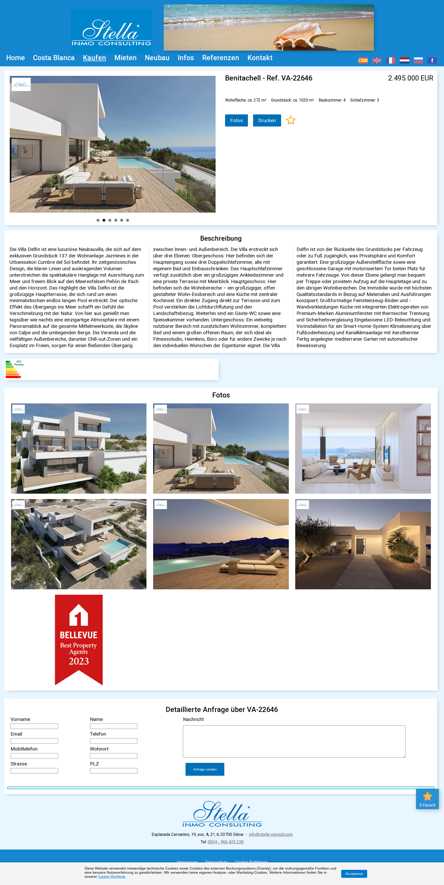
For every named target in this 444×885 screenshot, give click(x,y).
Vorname (20, 719)
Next (218, 143)
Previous (7, 143)
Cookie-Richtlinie (111, 876)
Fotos (236, 120)
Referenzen (220, 58)
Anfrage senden (205, 769)
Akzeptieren (354, 874)
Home (15, 58)
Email (16, 734)
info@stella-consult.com (271, 834)
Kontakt (260, 58)
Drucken (267, 120)
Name (96, 719)
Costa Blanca (54, 58)
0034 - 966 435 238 (226, 841)
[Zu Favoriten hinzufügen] (291, 121)
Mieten (125, 58)
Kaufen (94, 58)
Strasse (19, 764)
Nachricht (193, 719)
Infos (186, 58)
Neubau (157, 58)
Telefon (98, 734)
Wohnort (99, 749)
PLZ (94, 764)
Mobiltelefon (24, 749)
